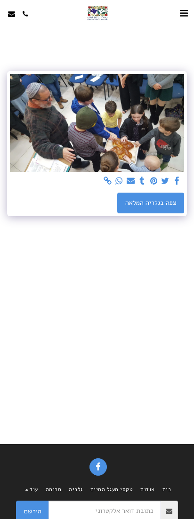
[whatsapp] (119, 181)
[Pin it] (154, 181)
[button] (184, 13)
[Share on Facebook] (177, 181)
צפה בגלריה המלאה (151, 202)
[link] (108, 181)
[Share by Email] (131, 181)
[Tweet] (165, 181)
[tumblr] (142, 181)
